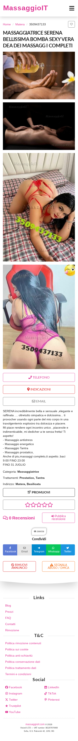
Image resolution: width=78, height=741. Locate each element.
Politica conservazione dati (22, 661)
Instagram (15, 693)
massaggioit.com (35, 724)
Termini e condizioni (18, 674)
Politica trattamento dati (20, 668)
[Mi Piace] (71, 24)
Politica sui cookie (16, 649)
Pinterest (53, 699)
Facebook (15, 687)
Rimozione (12, 630)
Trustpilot (14, 705)
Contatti (10, 624)
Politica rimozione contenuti (23, 643)
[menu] (61, 8)
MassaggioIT (25, 8)
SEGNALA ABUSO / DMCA (58, 566)
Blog (8, 605)
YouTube (14, 712)
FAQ (8, 617)
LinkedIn (53, 687)
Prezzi (9, 611)
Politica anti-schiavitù (19, 655)
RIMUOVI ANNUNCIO (19, 566)
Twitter (13, 699)
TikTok (51, 693)
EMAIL (40, 401)
